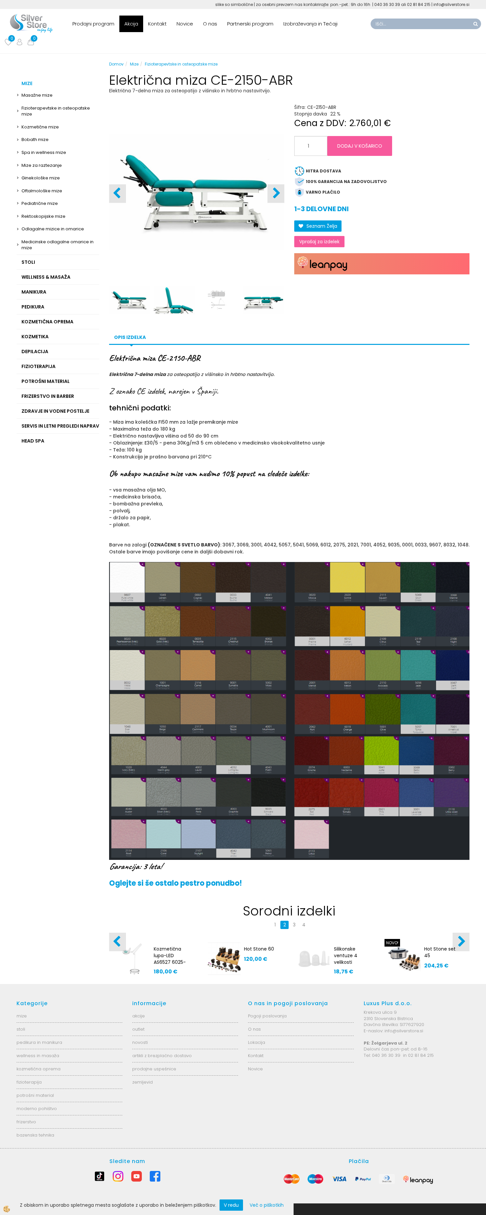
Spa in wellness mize (43, 152)
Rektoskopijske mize (43, 216)
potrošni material (35, 1095)
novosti (140, 1042)
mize (22, 1016)
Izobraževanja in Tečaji (310, 23)
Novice (185, 23)
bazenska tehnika (35, 1135)
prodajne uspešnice (154, 1069)
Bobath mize (35, 139)
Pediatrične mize (39, 203)
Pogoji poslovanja (267, 1016)
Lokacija (256, 1042)
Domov (116, 64)
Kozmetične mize (40, 127)
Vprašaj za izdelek (319, 241)
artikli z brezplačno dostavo (162, 1055)
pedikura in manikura (39, 1042)
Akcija (131, 23)
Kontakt (157, 23)
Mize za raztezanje (41, 165)
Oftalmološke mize (41, 191)
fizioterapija (29, 1082)
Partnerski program (250, 23)
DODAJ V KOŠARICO (359, 146)
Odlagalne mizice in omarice (52, 229)
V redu (231, 1205)
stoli (21, 1029)
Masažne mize (37, 95)
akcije (138, 1016)
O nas (210, 23)
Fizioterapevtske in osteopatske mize (55, 111)
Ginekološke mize (40, 178)
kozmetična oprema (39, 1069)
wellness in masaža (38, 1055)
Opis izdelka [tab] (130, 337)
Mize (134, 64)
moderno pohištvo (37, 1108)
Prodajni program (93, 23)
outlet (138, 1029)
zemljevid (142, 1082)
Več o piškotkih (267, 1205)
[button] (275, 193)
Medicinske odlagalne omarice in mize (57, 245)
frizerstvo (26, 1122)
